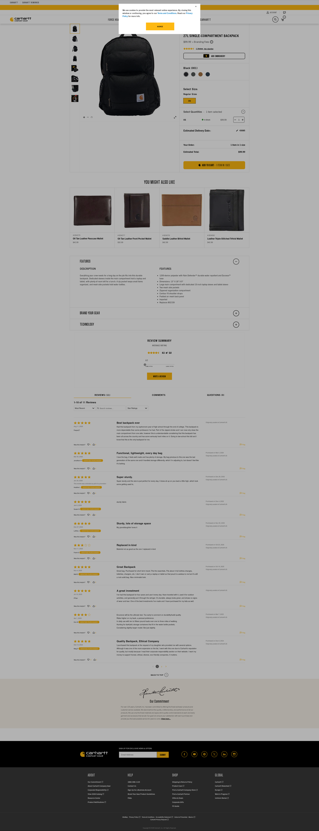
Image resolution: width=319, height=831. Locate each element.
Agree (160, 26)
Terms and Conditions (167, 13)
